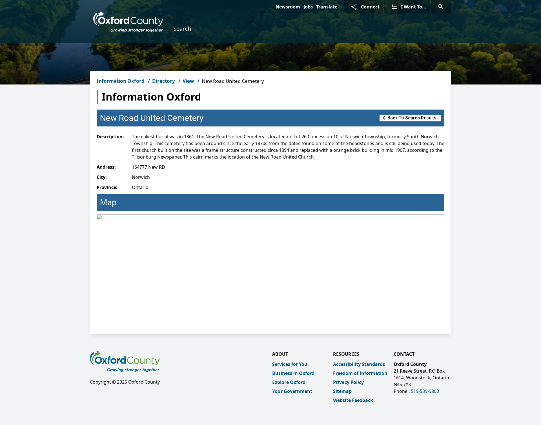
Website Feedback (353, 400)
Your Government (292, 391)
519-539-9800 (425, 391)
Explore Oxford (288, 382)
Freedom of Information (360, 373)
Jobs (308, 7)
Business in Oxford (293, 373)
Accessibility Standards (359, 364)
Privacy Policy (348, 382)
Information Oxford (121, 81)
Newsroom (288, 7)
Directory (163, 81)
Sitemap (342, 391)
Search (182, 28)
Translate (326, 7)
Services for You (289, 364)
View (188, 81)
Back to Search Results (408, 118)
